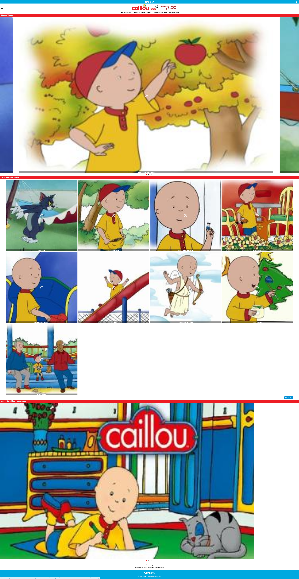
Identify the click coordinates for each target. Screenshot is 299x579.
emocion (149, 2)
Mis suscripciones (152, 576)
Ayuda (159, 576)
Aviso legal (151, 567)
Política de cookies (159, 567)
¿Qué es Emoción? (142, 576)
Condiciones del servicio (141, 567)
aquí (96, 578)
